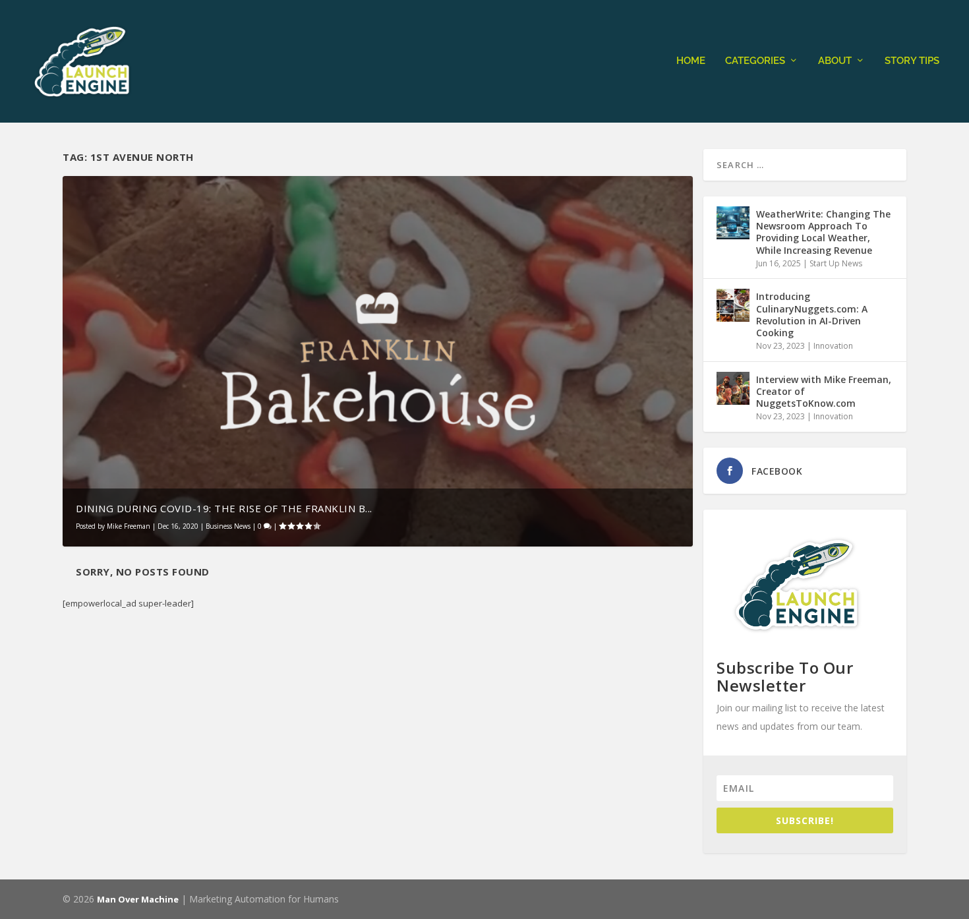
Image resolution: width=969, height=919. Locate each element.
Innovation (833, 345)
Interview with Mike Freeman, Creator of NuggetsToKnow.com (823, 391)
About (835, 61)
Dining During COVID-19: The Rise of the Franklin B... (224, 508)
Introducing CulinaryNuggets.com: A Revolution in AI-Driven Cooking (811, 314)
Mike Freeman (128, 526)
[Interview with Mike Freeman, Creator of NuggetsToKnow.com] (733, 388)
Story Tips (912, 61)
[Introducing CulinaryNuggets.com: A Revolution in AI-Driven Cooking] (733, 305)
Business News (228, 526)
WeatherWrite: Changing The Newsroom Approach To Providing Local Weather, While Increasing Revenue (823, 232)
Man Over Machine (138, 899)
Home (690, 61)
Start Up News (835, 263)
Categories (755, 61)
